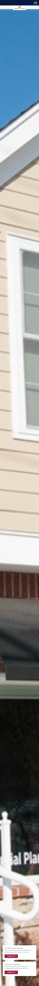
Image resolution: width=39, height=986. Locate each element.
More (11, 956)
